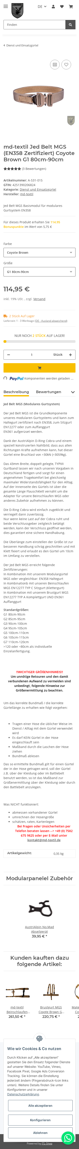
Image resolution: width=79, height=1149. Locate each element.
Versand (39, 299)
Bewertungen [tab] (48, 392)
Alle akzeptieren (40, 1105)
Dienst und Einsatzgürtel (38, 189)
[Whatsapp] (68, 1138)
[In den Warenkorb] (39, 368)
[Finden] (70, 24)
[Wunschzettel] (61, 6)
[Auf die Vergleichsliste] (55, 64)
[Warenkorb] (70, 6)
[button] (53, 6)
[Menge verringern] (8, 354)
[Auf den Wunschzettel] (66, 64)
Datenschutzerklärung (23, 1094)
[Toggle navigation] (6, 4)
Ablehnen (40, 1133)
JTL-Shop (47, 1143)
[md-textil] (17, 11)
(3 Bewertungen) (34, 169)
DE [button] (40, 6)
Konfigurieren (40, 1120)
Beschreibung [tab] (16, 392)
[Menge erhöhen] (70, 354)
